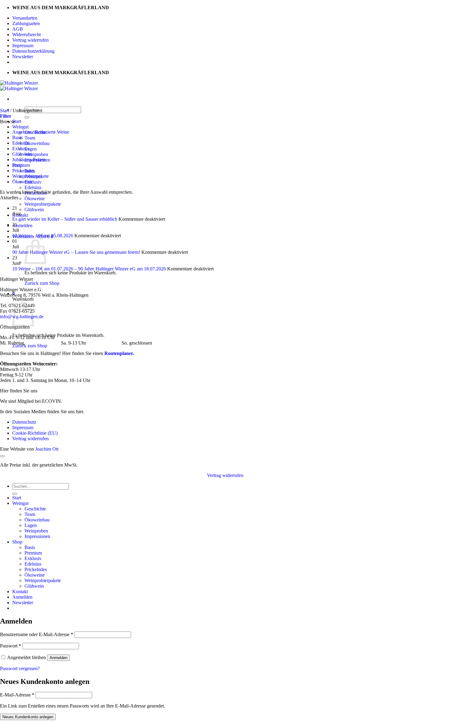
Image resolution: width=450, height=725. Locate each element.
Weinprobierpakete (42, 204)
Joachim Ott (46, 449)
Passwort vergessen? (20, 668)
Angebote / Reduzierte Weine (40, 132)
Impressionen (37, 536)
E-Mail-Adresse (17, 694)
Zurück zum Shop (41, 283)
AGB (17, 29)
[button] (22, 225)
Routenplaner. (119, 353)
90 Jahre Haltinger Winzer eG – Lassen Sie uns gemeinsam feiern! (76, 252)
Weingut (20, 126)
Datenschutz (24, 422)
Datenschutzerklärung (33, 51)
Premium (21, 165)
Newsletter (22, 56)
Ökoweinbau (37, 143)
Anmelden (58, 657)
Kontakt (20, 591)
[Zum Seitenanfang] (2, 456)
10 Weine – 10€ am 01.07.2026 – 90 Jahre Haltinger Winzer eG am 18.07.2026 (89, 268)
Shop (17, 541)
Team (29, 137)
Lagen (30, 148)
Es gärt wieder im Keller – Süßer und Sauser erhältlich (64, 219)
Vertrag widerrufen (30, 40)
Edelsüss (32, 187)
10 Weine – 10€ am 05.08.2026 (42, 235)
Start (16, 121)
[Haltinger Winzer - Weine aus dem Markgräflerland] (19, 85)
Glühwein (34, 209)
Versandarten (24, 18)
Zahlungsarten (26, 23)
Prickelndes (23, 170)
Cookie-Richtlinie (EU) (35, 433)
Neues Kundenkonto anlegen (27, 717)
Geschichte (35, 508)
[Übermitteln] (26, 117)
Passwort (10, 645)
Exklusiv (33, 182)
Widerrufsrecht (26, 34)
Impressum (22, 45)
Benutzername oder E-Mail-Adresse (36, 634)
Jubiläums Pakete (29, 159)
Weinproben (36, 154)
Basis (17, 137)
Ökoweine (34, 198)
